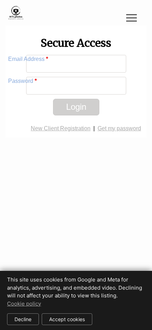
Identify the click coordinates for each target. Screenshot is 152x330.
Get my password (119, 128)
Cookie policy (24, 303)
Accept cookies (67, 319)
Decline (22, 319)
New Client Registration (60, 128)
